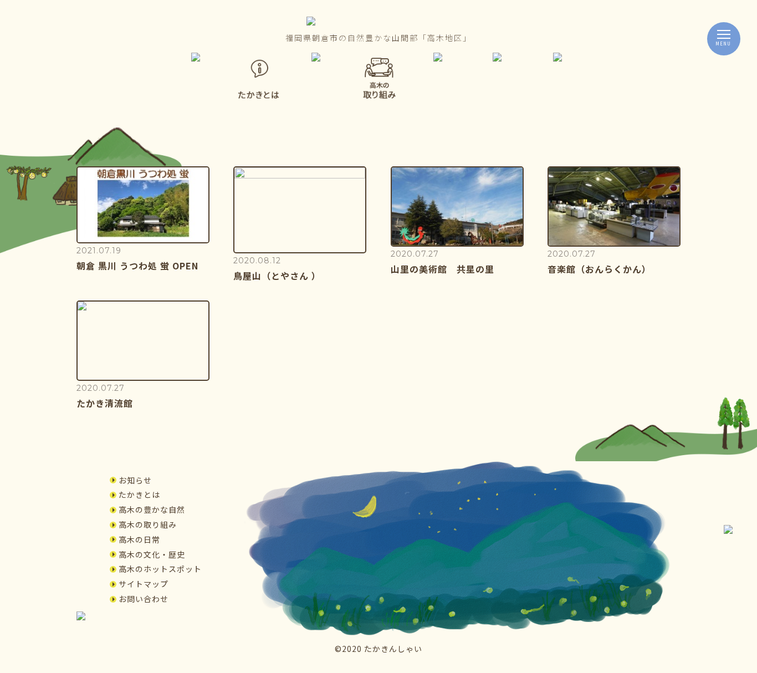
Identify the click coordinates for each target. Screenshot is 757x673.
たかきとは (139, 494)
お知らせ (135, 480)
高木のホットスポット (160, 568)
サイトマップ (143, 583)
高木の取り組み (148, 524)
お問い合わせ (143, 598)
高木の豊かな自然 (152, 509)
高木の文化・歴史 (152, 554)
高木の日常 (139, 539)
